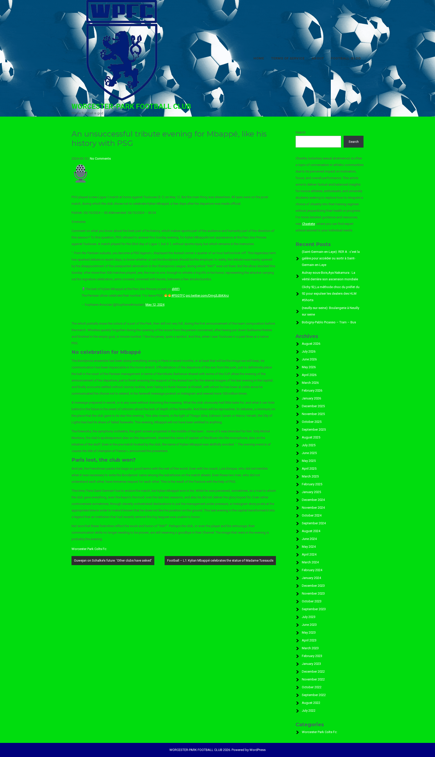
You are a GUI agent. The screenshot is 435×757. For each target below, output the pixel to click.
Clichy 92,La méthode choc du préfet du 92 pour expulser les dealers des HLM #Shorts (330, 293)
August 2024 (311, 531)
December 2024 (313, 500)
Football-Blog (346, 58)
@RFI (175, 289)
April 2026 (309, 375)
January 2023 (311, 664)
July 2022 (308, 710)
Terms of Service (288, 58)
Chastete (308, 224)
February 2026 (312, 390)
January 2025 (311, 492)
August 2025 (311, 437)
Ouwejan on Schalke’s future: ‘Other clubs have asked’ (113, 560)
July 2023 (308, 617)
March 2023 (310, 648)
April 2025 (309, 468)
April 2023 (309, 640)
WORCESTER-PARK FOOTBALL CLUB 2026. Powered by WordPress (217, 750)
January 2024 (311, 578)
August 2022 (311, 703)
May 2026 (309, 367)
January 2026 (311, 398)
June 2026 (309, 359)
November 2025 (313, 414)
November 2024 (313, 507)
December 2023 (313, 586)
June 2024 (309, 539)
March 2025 (310, 476)
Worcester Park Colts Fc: (89, 549)
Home (258, 58)
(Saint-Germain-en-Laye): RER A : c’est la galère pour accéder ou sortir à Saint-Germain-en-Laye (331, 258)
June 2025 (309, 453)
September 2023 (314, 609)
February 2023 (312, 656)
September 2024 (314, 523)
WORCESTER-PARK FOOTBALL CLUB (131, 106)
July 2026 (308, 351)
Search (301, 132)
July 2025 (308, 445)
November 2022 (313, 679)
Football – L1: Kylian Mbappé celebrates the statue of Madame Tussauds (220, 560)
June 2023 (309, 625)
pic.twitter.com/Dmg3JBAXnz (207, 295)
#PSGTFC (178, 295)
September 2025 (314, 429)
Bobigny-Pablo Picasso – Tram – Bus (329, 322)
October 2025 (311, 422)
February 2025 (312, 484)
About (318, 58)
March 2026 (310, 383)
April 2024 (309, 554)
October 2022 (311, 687)
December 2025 (313, 406)
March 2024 (310, 562)
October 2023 (311, 601)
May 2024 (309, 546)
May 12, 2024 (155, 304)
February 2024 (312, 570)
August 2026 (311, 344)
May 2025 (309, 461)
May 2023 (309, 632)
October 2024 (311, 515)
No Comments (100, 158)
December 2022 (313, 671)
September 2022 (314, 695)
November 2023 (313, 593)
